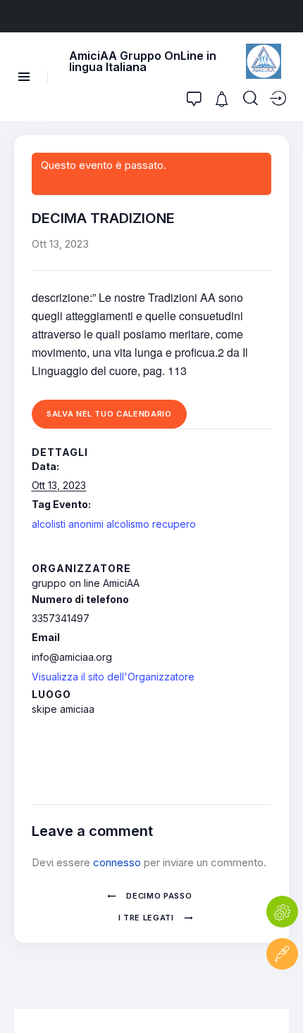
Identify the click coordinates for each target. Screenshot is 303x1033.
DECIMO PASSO (158, 896)
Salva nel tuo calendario (109, 414)
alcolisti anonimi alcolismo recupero (114, 524)
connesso (117, 862)
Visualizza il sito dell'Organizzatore (113, 677)
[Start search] (250, 98)
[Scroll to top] (282, 996)
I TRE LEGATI (147, 918)
